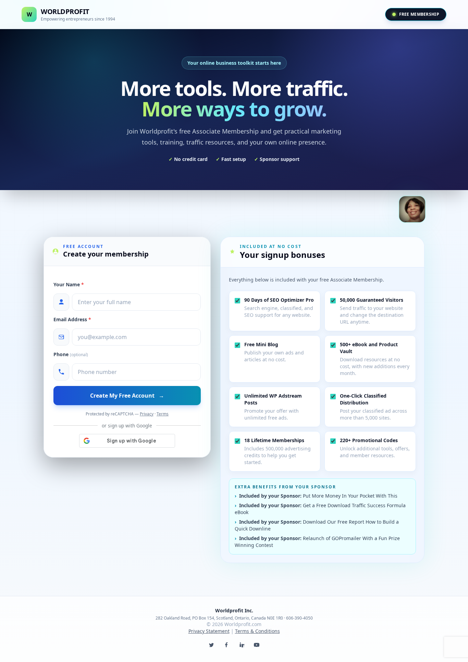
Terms (163, 414)
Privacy (146, 414)
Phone (70, 354)
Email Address (72, 319)
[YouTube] (256, 645)
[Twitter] (211, 645)
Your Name (68, 284)
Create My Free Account (127, 395)
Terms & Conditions (257, 631)
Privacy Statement (209, 631)
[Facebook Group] (226, 645)
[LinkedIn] (241, 645)
